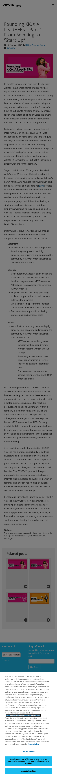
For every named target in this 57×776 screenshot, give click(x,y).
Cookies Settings (28, 751)
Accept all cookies (28, 771)
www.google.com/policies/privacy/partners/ (23, 715)
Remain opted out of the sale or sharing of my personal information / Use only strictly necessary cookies (28, 761)
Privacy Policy (33, 744)
